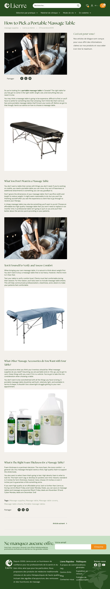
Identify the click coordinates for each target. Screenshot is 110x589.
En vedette (84, 13)
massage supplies (11, 28)
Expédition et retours (82, 572)
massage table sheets (56, 280)
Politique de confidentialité (82, 578)
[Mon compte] (92, 5)
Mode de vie (68, 13)
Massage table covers (48, 500)
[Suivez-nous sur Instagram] (99, 565)
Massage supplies (17, 500)
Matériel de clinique (49, 13)
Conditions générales (81, 566)
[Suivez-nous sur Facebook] (95, 565)
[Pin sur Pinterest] (21, 78)
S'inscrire (98, 546)
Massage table (32, 500)
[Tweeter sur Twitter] (25, 78)
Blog (62, 576)
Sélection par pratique (25, 13)
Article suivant (59, 523)
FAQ (61, 568)
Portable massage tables (34, 504)
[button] (87, 5)
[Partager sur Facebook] (17, 79)
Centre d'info (65, 572)
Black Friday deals (38, 490)
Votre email (60, 542)
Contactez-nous (67, 579)
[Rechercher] (78, 5)
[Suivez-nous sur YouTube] (103, 565)
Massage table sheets (13, 504)
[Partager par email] (29, 78)
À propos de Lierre (68, 565)
